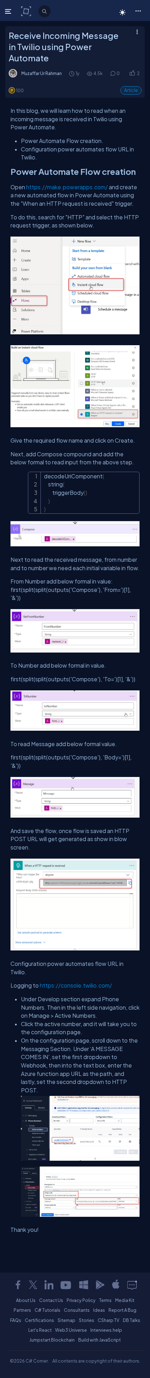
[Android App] (99, 1285)
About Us (26, 1300)
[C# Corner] (26, 11)
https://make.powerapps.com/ (67, 187)
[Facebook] (18, 1285)
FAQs (15, 1320)
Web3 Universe (71, 1330)
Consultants (77, 1310)
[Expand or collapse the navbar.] (9, 11)
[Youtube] (66, 1285)
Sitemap (66, 1320)
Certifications (39, 1320)
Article (131, 90)
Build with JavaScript (99, 1340)
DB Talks (131, 1320)
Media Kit (124, 1300)
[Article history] (72, 73)
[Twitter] (33, 1285)
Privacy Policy (81, 1300)
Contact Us (51, 1300)
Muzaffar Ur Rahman (41, 73)
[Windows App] (83, 1285)
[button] (138, 10)
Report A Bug (122, 1310)
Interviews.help (106, 1330)
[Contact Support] (132, 1285)
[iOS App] (115, 1285)
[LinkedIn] (48, 1285)
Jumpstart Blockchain (52, 1340)
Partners (22, 1310)
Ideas (99, 1310)
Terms (105, 1300)
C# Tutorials (47, 1310)
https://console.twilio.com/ (76, 985)
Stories (86, 1320)
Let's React (40, 1330)
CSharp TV (108, 1320)
